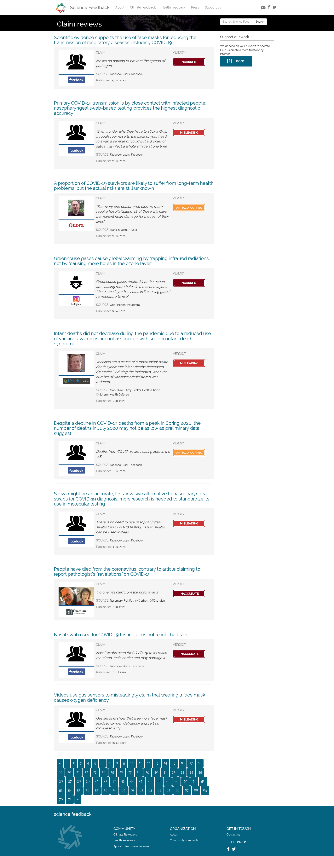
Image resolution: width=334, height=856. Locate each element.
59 (114, 790)
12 (148, 763)
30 (156, 772)
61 (132, 790)
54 (70, 790)
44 (132, 781)
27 (130, 772)
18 (199, 763)
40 (97, 781)
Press (195, 7)
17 (191, 763)
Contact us (233, 834)
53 (61, 790)
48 (167, 781)
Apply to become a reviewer (131, 846)
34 (191, 772)
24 (103, 772)
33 (182, 772)
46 (150, 781)
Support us (213, 7)
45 (140, 781)
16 (182, 763)
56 (87, 790)
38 (79, 781)
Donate (240, 61)
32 (173, 772)
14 (165, 763)
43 (123, 781)
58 (105, 790)
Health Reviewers (124, 840)
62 (141, 790)
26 (121, 772)
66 (178, 790)
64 (159, 790)
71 (69, 799)
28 (138, 772)
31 (165, 772)
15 (174, 763)
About (119, 7)
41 (105, 781)
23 (95, 772)
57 (96, 790)
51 (194, 781)
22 (86, 772)
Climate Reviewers (125, 834)
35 (200, 772)
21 (78, 772)
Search (260, 21)
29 (147, 772)
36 (61, 781)
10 (132, 763)
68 (196, 790)
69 (205, 790)
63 (150, 790)
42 (114, 781)
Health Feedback (173, 7)
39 (87, 781)
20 (69, 772)
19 (60, 772)
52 (202, 781)
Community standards (184, 840)
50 (185, 781)
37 (70, 781)
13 (156, 763)
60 (123, 790)
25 (112, 772)
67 (187, 790)
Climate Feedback (143, 7)
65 (168, 790)
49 (176, 781)
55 (78, 790)
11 (140, 763)
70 (61, 799)
